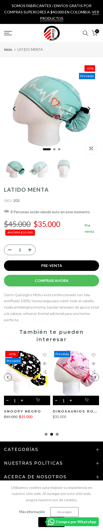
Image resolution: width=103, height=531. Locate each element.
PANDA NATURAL (54, 411)
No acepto (64, 512)
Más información (32, 512)
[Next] (88, 108)
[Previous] (14, 108)
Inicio (8, 49)
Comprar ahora (51, 280)
